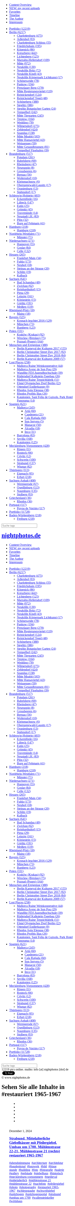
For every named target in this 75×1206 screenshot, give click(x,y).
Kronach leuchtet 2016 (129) (34, 320)
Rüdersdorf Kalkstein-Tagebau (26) (38, 376)
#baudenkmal (17, 1166)
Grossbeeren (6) (26, 171)
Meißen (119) (25, 306)
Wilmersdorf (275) (28, 126)
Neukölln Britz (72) (29, 70)
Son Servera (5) (34, 421)
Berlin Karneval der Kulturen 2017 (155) (42, 348)
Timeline (14, 15)
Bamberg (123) (26, 327)
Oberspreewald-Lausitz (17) (34, 185)
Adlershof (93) (26, 39)
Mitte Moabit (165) (28, 136)
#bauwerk (33, 1166)
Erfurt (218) (24, 477)
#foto (35, 1169)
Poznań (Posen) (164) (30, 341)
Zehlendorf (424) (27, 129)
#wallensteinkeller (43, 1197)
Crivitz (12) (24, 456)
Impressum (15, 22)
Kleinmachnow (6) (28, 181)
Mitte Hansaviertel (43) (31, 140)
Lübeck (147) (25, 202)
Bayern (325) (17, 317)
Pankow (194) (25, 84)
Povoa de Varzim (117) (31, 508)
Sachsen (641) (18, 279)
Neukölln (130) (26, 67)
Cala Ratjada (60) (35, 418)
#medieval (51, 1176)
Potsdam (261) (26, 157)
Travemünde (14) (27, 213)
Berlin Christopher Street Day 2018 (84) (41, 355)
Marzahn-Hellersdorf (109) (33, 60)
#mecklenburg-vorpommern (26, 1176)
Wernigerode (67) (27, 484)
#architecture (39, 1162)
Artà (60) (30, 411)
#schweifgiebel (46, 1190)
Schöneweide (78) (28, 80)
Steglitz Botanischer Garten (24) (36, 108)
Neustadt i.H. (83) (28, 216)
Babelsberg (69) (26, 160)
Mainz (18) (23, 313)
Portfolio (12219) (19, 28)
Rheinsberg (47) (27, 164)
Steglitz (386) (25, 105)
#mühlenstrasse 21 (40, 1180)
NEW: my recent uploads (24, 8)
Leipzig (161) (25, 296)
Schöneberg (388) (28, 101)
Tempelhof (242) (27, 112)
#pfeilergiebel (56, 1183)
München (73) (25, 324)
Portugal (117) (18, 504)
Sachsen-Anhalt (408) (22, 480)
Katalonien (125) (27, 442)
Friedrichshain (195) (29, 46)
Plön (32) (22, 219)
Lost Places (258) (19, 362)
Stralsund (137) (26, 463)
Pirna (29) (23, 292)
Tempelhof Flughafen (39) (33, 150)
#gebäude (26, 1173)
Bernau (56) (24, 174)
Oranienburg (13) (27, 188)
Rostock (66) (25, 452)
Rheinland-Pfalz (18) (22, 310)
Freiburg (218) (26, 518)
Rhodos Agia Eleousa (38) (33, 390)
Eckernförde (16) (27, 199)
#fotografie (46, 1169)
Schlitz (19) (24, 272)
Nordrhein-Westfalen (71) (24, 233)
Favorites (14, 11)
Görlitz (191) (25, 303)
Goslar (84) (24, 247)
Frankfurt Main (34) (29, 258)
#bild (44, 1166)
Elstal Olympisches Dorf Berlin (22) (39, 383)
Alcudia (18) (32, 428)
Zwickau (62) (25, 286)
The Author (16, 18)
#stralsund (54, 1194)
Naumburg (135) (27, 491)
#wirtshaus (15, 1201)
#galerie (59, 1169)
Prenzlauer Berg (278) (30, 87)
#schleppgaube (26, 1190)
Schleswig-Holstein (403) (24, 195)
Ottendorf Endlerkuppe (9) (33, 386)
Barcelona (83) (26, 435)
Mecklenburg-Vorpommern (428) (29, 445)
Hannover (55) (26, 244)
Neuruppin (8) (25, 167)
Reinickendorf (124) (29, 94)
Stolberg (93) (25, 494)
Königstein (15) (26, 299)
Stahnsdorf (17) (26, 192)
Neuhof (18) (24, 265)
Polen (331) (16, 331)
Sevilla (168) (24, 438)
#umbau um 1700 (20, 1197)
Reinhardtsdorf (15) (29, 289)
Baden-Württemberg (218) (25, 515)
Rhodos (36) (24, 501)
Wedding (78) (25, 122)
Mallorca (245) (26, 407)
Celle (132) (24, 251)
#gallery (14, 1173)
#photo (13, 1187)
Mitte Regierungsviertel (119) (34, 91)
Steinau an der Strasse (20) (33, 268)
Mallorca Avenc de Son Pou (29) (37, 369)
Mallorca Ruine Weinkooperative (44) (40, 365)
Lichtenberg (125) (28, 56)
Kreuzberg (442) (27, 53)
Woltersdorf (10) (27, 178)
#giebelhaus (41, 1173)
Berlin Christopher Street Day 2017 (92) (41, 352)
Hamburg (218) (18, 226)
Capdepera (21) (34, 414)
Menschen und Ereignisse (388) (28, 345)
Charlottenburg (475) (29, 35)
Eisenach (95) (25, 473)
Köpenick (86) (26, 49)
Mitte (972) (24, 63)
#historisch (56, 1173)
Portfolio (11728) (19, 511)
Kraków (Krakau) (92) (30, 334)
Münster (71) (25, 237)
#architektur (56, 1162)
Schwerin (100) (26, 459)
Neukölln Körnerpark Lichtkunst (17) (39, 77)
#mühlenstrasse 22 (20, 1183)
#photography (27, 1187)
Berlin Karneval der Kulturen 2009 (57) (41, 358)
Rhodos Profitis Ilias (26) (32, 393)
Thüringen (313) (19, 470)
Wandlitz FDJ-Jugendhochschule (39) (40, 372)
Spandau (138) (26, 133)
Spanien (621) (17, 404)
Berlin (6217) (17, 32)
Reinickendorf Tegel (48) (32, 98)
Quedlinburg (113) (28, 487)
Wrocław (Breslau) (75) (31, 338)
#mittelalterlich (18, 1180)
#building (24, 1169)
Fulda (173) (24, 261)
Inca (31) (30, 431)
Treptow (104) (25, 119)
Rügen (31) (24, 449)
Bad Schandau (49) (28, 282)
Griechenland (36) (20, 498)
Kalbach (22, 275)
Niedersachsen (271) (21, 240)
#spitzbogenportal (36, 1194)
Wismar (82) (24, 466)
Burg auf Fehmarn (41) (31, 223)
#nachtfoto (39, 1183)
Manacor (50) (33, 425)
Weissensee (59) (27, 143)
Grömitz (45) (25, 209)
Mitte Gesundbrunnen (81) (33, 146)
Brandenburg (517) (20, 153)
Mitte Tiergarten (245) (30, 115)
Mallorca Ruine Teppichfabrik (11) (38, 379)
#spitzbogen (16, 1194)
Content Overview (20, 4)
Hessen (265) (17, 254)
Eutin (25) (23, 206)
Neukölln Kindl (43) (29, 73)
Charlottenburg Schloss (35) (34, 42)
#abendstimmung (19, 1162)
